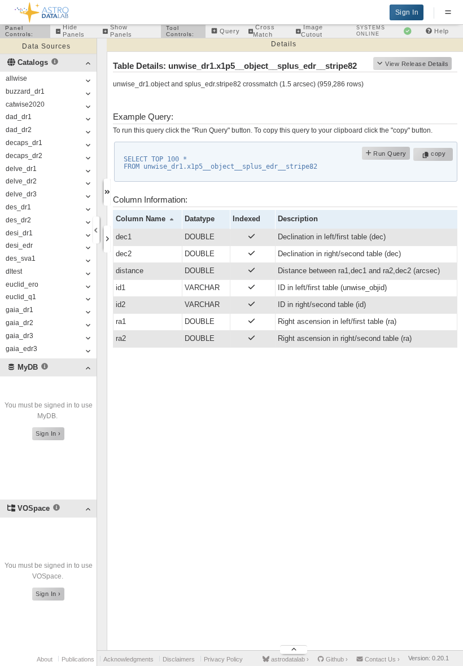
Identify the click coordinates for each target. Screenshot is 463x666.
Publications (78, 659)
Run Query (389, 153)
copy (439, 153)
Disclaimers (179, 659)
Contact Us (381, 659)
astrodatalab (289, 659)
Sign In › (48, 433)
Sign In (407, 12)
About (45, 659)
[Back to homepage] (42, 10)
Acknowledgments (128, 659)
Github (336, 659)
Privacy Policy (223, 659)
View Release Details (416, 63)
